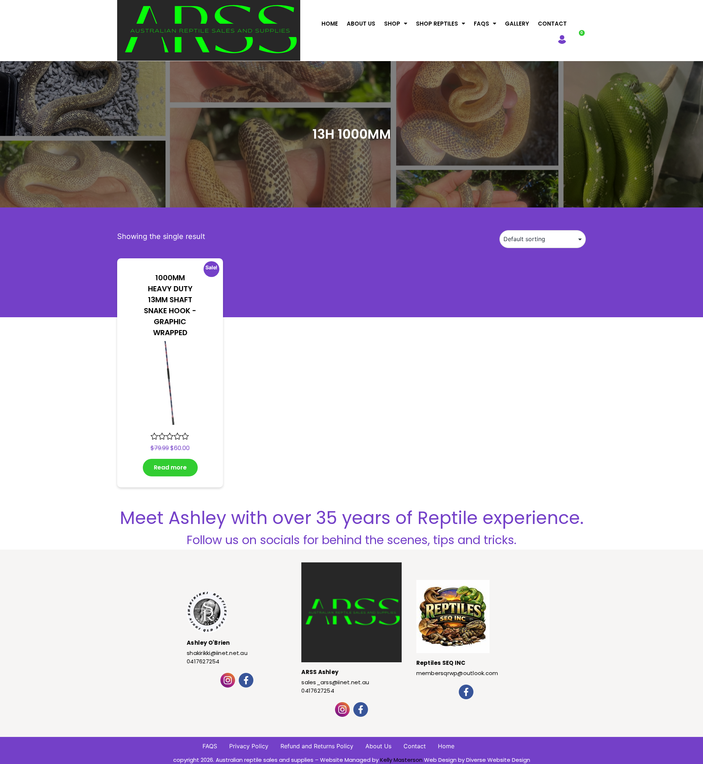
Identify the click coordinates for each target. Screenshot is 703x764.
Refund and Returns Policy (316, 746)
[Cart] (578, 38)
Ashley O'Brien (208, 643)
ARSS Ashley (319, 672)
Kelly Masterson (401, 760)
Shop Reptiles (437, 23)
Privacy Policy (248, 746)
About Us (361, 23)
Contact (552, 23)
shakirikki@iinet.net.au (217, 653)
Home (329, 23)
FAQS (481, 23)
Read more (170, 467)
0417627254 (203, 661)
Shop (392, 23)
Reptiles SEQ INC (441, 663)
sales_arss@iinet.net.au (335, 682)
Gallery (517, 23)
